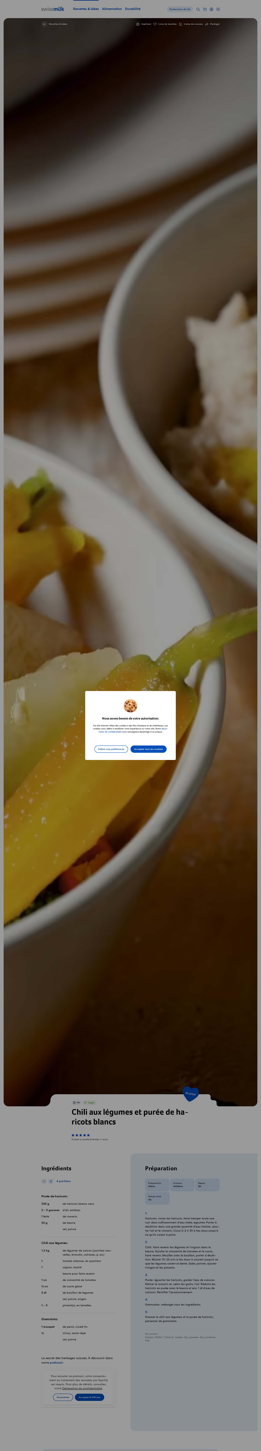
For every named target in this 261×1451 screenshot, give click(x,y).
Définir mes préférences (111, 749)
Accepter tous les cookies (148, 749)
